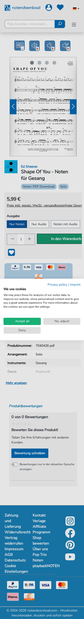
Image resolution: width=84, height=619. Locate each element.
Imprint (75, 284)
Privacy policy (57, 284)
